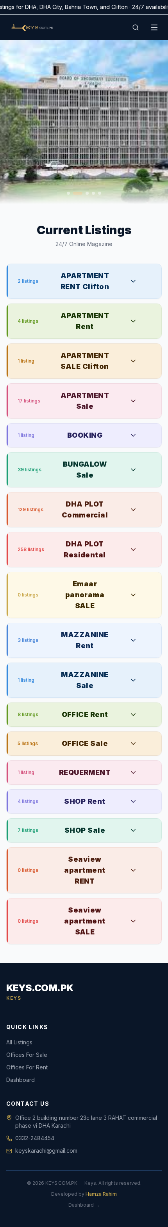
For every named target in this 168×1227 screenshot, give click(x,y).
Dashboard (20, 1079)
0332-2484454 (34, 1138)
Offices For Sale (26, 1054)
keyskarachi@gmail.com (46, 1150)
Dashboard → (84, 1205)
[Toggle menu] (154, 27)
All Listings (19, 1042)
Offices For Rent (27, 1067)
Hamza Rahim (101, 1194)
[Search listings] (135, 27)
